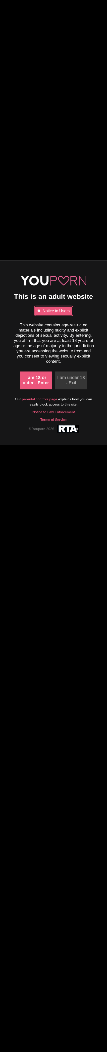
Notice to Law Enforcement (53, 412)
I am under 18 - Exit (71, 380)
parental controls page (39, 399)
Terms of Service (53, 420)
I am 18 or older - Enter (36, 380)
